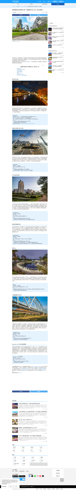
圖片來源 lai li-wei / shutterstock (16, 275)
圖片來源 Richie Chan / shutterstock (17, 322)
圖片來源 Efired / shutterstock (16, 41)
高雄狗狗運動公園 (20, 71)
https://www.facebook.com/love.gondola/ (27, 123)
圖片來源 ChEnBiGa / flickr (16, 155)
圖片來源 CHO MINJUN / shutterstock (17, 106)
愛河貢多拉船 (19, 68)
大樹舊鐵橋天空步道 (20, 74)
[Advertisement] (21, 49)
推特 (39, 391)
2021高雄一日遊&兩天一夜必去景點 (36, 366)
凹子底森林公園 (19, 70)
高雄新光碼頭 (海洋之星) (21, 69)
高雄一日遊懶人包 (27, 61)
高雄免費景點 (22, 370)
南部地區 (14, 12)
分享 (21, 391)
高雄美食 (37, 370)
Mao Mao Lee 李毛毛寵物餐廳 (22, 75)
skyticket (20, 372)
